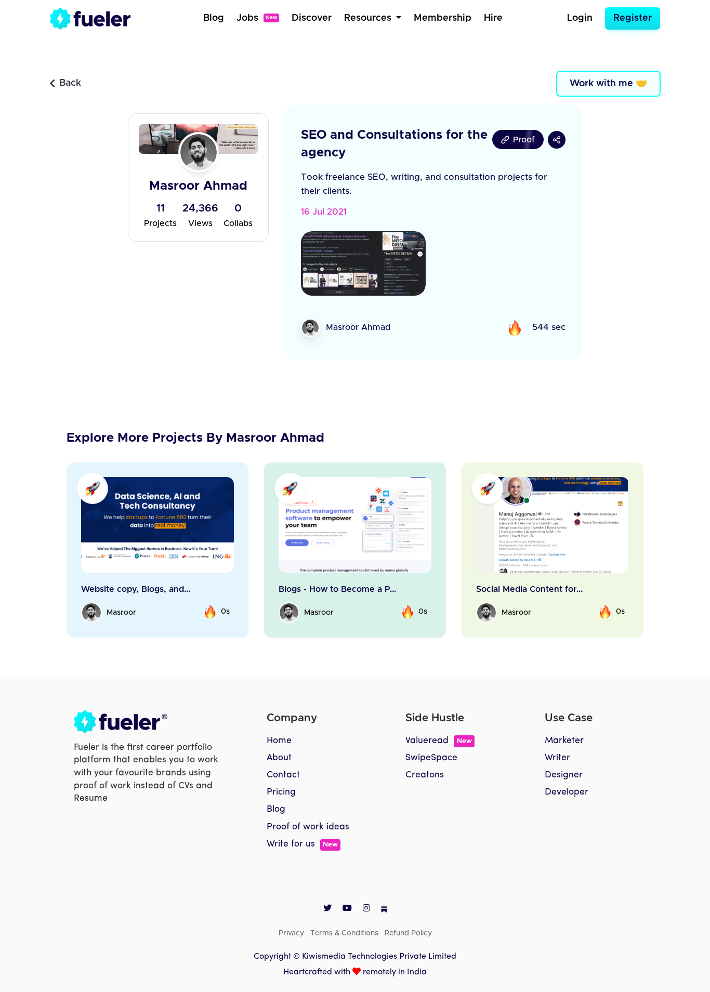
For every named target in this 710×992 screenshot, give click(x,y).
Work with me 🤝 (608, 83)
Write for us (302, 844)
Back (70, 83)
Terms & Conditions (344, 933)
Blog (213, 18)
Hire (493, 18)
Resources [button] (369, 18)
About (279, 757)
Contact (283, 775)
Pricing (281, 792)
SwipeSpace (431, 757)
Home (279, 740)
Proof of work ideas (308, 827)
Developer (566, 792)
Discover (312, 18)
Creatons (424, 775)
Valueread (438, 740)
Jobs (256, 18)
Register (632, 18)
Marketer (564, 740)
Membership (442, 18)
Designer (564, 775)
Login (580, 18)
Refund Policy (408, 933)
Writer (557, 757)
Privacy (291, 933)
